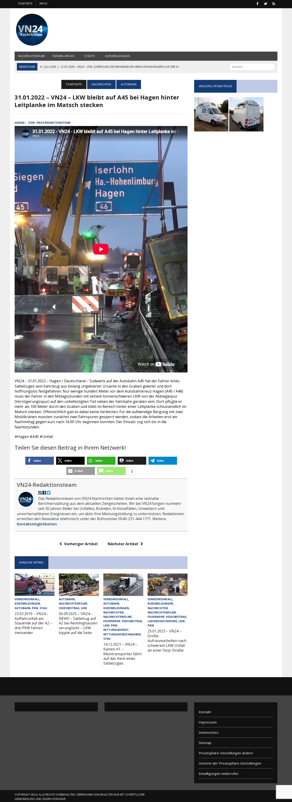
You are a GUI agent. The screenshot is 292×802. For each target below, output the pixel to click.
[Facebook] (257, 3)
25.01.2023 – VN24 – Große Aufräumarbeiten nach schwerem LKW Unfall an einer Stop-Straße (167, 641)
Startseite (25, 3)
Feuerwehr (111, 621)
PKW (35, 608)
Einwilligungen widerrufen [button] (218, 773)
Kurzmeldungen (117, 56)
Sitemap (205, 742)
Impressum (208, 722)
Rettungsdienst (116, 630)
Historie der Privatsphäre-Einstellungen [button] (230, 763)
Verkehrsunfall (27, 599)
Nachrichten (101, 84)
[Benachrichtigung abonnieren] (273, 3)
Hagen (19, 123)
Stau (43, 608)
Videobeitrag (69, 608)
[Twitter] (265, 3)
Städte (89, 56)
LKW (84, 608)
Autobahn (23, 608)
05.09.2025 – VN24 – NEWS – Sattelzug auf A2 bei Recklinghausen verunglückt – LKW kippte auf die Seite (78, 623)
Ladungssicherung (162, 621)
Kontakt (205, 712)
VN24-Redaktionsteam (53, 123)
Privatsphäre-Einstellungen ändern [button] (226, 753)
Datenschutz (209, 732)
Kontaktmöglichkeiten (37, 524)
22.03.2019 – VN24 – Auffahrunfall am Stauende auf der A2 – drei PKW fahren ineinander (33, 623)
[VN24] (56, 30)
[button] (39, 461)
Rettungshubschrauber (122, 634)
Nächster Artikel (123, 543)
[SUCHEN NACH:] (252, 66)
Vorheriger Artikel (81, 543)
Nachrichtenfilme (31, 56)
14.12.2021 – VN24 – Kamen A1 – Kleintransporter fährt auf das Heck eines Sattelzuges (122, 654)
